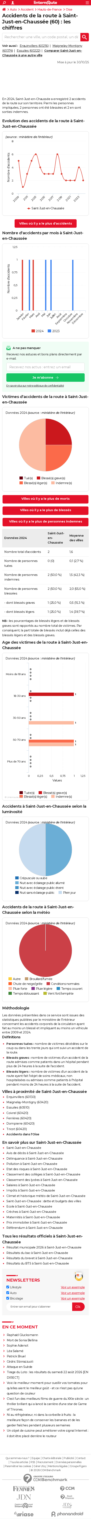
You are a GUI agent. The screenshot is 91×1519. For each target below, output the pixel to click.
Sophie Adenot (17, 1345)
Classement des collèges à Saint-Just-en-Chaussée (43, 1174)
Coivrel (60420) (17, 1113)
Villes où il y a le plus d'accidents (45, 223)
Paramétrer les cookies (18, 1466)
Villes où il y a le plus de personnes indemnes (45, 521)
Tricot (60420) (16, 1129)
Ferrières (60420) (18, 1118)
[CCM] (67, 1488)
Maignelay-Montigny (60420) (27, 1102)
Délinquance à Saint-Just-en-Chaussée (34, 1158)
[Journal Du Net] (24, 1497)
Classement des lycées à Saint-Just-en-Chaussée (41, 1180)
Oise (69, 9)
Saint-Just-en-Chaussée (23, 1148)
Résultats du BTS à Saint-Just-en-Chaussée (37, 1263)
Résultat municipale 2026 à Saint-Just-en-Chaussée (43, 1247)
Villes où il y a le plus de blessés (45, 510)
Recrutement (45, 1462)
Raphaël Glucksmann (22, 1335)
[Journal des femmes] (24, 1488)
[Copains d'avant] (24, 1505)
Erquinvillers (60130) (21, 1097)
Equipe (36, 1458)
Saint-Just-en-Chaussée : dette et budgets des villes (43, 1201)
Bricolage (16, 1298)
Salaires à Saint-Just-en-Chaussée (30, 1185)
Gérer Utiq (39, 1466)
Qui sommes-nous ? (17, 1458)
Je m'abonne (43, 377)
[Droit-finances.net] (67, 1497)
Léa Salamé (15, 1351)
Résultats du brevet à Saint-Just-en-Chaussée (39, 1258)
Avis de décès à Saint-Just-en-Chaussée (35, 1153)
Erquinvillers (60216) (34, 46)
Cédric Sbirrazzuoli (20, 1361)
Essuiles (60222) (28, 51)
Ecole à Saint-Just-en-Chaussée (29, 1206)
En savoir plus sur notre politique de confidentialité (35, 385)
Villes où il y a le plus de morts (45, 499)
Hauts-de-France (49, 9)
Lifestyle (15, 1287)
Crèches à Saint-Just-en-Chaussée (31, 1212)
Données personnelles (68, 1462)
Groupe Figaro (78, 1466)
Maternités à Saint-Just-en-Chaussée (33, 1217)
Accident (27, 9)
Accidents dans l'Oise (22, 1134)
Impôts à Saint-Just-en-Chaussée (30, 1190)
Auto (13, 9)
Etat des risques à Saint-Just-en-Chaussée (36, 1169)
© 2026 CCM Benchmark (46, 1470)
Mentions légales (58, 1466)
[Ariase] (24, 1514)
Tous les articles (19, 1462)
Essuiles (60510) (17, 1107)
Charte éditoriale (51, 1458)
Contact (81, 1458)
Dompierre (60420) (20, 1123)
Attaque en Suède (19, 1367)
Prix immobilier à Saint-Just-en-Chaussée (36, 1222)
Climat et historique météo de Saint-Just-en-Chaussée (45, 1196)
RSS (32, 1462)
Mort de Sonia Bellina (22, 1340)
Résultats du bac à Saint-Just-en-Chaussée (37, 1253)
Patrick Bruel (16, 1356)
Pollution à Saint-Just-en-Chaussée (31, 1164)
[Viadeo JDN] (67, 1505)
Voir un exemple (73, 1287)
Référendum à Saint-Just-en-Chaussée (34, 1228)
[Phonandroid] (67, 1514)
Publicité (69, 1458)
